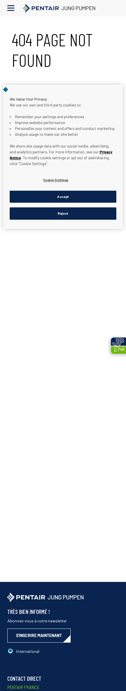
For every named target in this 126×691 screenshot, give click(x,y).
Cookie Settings (56, 180)
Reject (63, 214)
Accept (63, 197)
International (27, 651)
